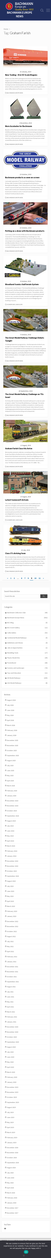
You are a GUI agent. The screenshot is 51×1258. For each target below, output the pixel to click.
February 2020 (12, 1077)
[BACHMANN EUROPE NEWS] (19, 6)
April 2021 (10, 1007)
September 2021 (13, 982)
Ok (26, 1252)
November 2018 (12, 1152)
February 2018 (12, 1198)
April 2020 (10, 1067)
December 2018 (12, 1147)
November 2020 (12, 1032)
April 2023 (10, 901)
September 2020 (13, 1042)
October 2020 (12, 1037)
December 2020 (12, 1027)
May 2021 (10, 1002)
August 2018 (11, 1168)
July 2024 (10, 826)
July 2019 (10, 1112)
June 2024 (10, 831)
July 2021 (10, 992)
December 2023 (12, 861)
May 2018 (10, 1183)
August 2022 (11, 936)
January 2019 (11, 1142)
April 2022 (10, 951)
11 (40, 578)
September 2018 (13, 1163)
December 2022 (12, 921)
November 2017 (12, 1213)
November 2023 (12, 866)
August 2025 (11, 760)
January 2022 (11, 962)
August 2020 (11, 1047)
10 (35, 578)
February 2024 (12, 851)
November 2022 (12, 926)
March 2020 (11, 1072)
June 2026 (10, 710)
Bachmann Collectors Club (27, 613)
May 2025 (10, 775)
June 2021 (10, 997)
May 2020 (10, 1062)
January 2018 (11, 1203)
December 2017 (12, 1208)
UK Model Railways (27, 678)
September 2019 (13, 1102)
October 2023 (12, 871)
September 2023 (13, 876)
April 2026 (10, 720)
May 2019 (10, 1122)
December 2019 (12, 1087)
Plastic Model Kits (27, 658)
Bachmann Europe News (15, 93)
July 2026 (10, 705)
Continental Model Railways (27, 638)
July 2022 (10, 941)
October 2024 (12, 811)
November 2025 (12, 745)
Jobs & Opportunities (27, 648)
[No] (24, 1255)
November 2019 (12, 1092)
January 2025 (11, 796)
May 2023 (10, 896)
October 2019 (12, 1097)
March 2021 (11, 1012)
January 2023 (11, 916)
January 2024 (11, 856)
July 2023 (10, 886)
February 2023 (12, 911)
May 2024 (10, 836)
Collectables (27, 633)
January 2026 (11, 735)
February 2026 (12, 730)
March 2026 (11, 725)
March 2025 (11, 786)
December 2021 (12, 967)
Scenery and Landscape (15, 304)
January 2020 (11, 1082)
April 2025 (10, 781)
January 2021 (11, 1022)
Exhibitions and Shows (27, 643)
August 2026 (11, 700)
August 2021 (11, 987)
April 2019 (10, 1127)
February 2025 (12, 791)
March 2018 (11, 1193)
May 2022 (10, 946)
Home (6, 29)
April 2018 (10, 1188)
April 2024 (10, 841)
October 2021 (12, 977)
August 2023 (11, 881)
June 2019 (10, 1117)
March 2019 (11, 1132)
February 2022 (12, 957)
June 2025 (10, 770)
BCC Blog (27, 623)
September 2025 (13, 755)
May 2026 (10, 715)
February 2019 (12, 1137)
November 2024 (12, 806)
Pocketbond (27, 663)
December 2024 (12, 801)
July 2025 (10, 765)
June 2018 (10, 1178)
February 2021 (12, 1017)
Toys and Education (27, 673)
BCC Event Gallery (27, 628)
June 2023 (10, 891)
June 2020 (10, 1057)
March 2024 (11, 846)
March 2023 (11, 906)
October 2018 (12, 1157)
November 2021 (12, 972)
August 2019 (11, 1107)
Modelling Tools (27, 653)
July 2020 (10, 1052)
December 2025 (12, 740)
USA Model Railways (27, 683)
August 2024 (11, 821)
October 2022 (12, 931)
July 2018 (10, 1173)
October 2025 (12, 750)
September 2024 (13, 816)
